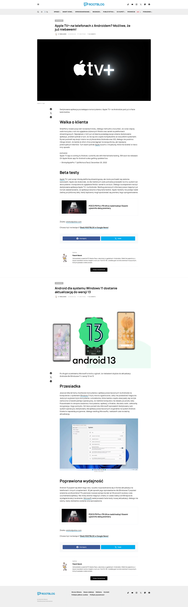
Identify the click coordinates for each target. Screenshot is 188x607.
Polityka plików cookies (80, 595)
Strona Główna (77, 592)
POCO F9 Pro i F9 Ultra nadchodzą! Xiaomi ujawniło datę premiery (108, 206)
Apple (97, 144)
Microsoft (88, 498)
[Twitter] (140, 4)
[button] (38, 4)
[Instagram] (136, 4)
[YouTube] (132, 4)
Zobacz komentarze (99, 270)
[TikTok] (128, 4)
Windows (84, 395)
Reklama (99, 592)
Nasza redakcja (89, 592)
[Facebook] (149, 4)
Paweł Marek (77, 255)
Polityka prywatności (97, 595)
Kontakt (106, 592)
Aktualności (59, 20)
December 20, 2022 (99, 162)
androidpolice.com (73, 222)
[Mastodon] (145, 4)
